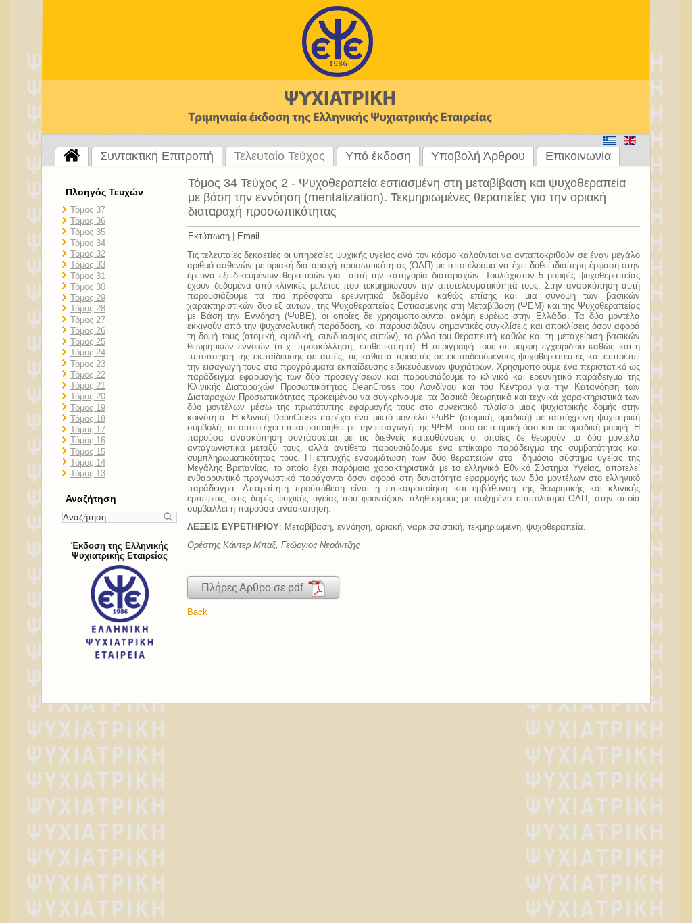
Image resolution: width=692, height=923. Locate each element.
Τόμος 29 (87, 298)
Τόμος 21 (87, 385)
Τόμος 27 (87, 320)
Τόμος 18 (87, 419)
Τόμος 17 (87, 429)
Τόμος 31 (87, 276)
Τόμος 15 (87, 452)
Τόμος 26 (87, 331)
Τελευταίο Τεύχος (279, 156)
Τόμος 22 (87, 375)
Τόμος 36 (87, 221)
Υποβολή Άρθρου (478, 156)
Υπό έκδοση (378, 156)
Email (248, 236)
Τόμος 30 (87, 287)
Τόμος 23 (87, 364)
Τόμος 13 (87, 473)
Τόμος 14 (87, 462)
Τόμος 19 (87, 408)
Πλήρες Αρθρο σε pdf (254, 587)
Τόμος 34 (87, 243)
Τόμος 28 (87, 308)
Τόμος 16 (87, 440)
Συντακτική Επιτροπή (157, 156)
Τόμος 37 (87, 210)
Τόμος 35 (87, 232)
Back (197, 612)
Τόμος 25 (87, 341)
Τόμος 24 (87, 352)
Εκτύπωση (209, 236)
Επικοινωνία (578, 156)
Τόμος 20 (87, 396)
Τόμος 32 (87, 254)
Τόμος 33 (87, 264)
